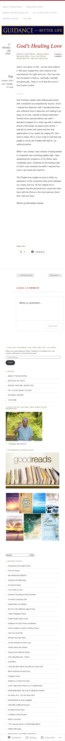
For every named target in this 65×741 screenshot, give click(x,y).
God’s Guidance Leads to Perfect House (23, 628)
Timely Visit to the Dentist (17, 647)
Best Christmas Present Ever (19, 671)
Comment (53, 325)
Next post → (55, 275)
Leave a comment (58, 55)
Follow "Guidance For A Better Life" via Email (32, 347)
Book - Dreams (37, 54)
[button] (12, 503)
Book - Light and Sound (35, 56)
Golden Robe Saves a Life (18, 619)
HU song (9, 87)
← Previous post (25, 275)
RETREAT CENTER (10, 19)
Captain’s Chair (14, 676)
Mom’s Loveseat (14, 719)
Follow (10, 362)
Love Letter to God (15, 590)
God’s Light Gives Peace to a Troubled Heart (25, 686)
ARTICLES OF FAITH (34, 7)
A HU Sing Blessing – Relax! (19, 657)
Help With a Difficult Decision (19, 705)
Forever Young (13, 571)
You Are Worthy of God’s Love (19, 643)
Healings (9, 84)
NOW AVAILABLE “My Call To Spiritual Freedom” (26, 690)
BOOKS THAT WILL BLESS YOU (15, 13)
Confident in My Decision (17, 714)
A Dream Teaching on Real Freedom (22, 594)
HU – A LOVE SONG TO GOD (45, 13)
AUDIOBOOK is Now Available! (20, 700)
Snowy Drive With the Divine (19, 652)
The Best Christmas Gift (17, 599)
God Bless (12, 662)
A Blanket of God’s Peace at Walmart (22, 623)
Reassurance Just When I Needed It (22, 734)
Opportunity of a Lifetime (17, 604)
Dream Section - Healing (27, 58)
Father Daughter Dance (17, 614)
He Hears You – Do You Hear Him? (21, 695)
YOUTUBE (27, 19)
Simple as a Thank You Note (19, 681)
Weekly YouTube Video (17, 638)
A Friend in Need (14, 585)
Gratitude (43, 58)
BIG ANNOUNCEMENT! (17, 575)
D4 (27, 54)
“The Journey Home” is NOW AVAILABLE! (24, 724)
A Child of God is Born (16, 710)
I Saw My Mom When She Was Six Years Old (25, 667)
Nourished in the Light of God (19, 566)
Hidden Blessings (14, 729)
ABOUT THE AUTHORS (12, 7)
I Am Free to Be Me (15, 633)
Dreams (5, 81)
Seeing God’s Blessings (17, 580)
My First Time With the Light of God (21, 609)
